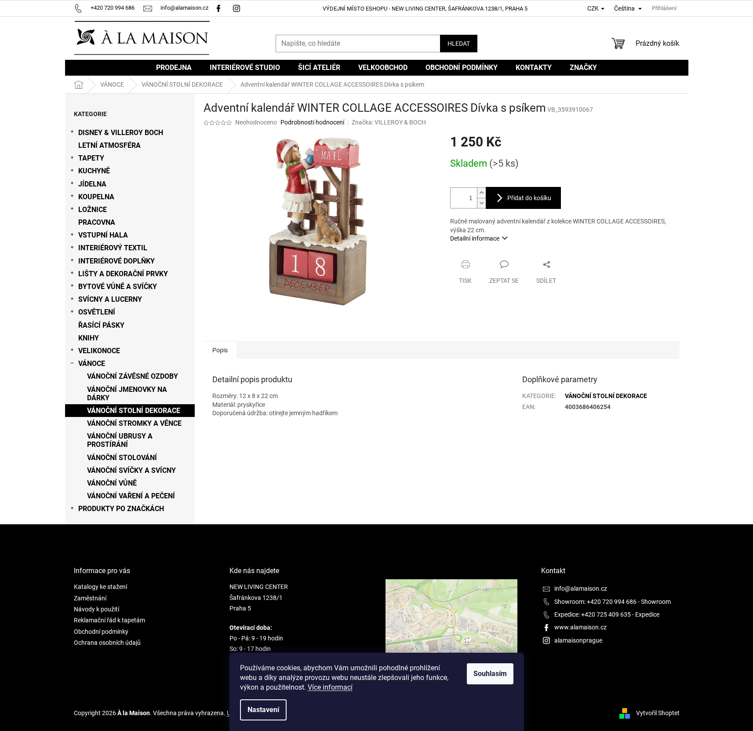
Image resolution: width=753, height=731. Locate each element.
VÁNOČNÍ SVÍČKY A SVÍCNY (131, 470)
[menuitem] (173, 67)
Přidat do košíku (529, 197)
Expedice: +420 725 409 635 (592, 614)
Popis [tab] (220, 350)
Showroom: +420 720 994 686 (595, 601)
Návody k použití (96, 609)
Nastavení (263, 709)
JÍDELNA (92, 184)
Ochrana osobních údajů (107, 642)
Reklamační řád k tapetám (109, 620)
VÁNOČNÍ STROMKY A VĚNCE (134, 423)
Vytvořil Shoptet (658, 712)
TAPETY (91, 158)
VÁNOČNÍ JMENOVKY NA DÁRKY (127, 393)
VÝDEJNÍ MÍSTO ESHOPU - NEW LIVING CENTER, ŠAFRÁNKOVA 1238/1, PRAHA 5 (425, 8)
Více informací (330, 687)
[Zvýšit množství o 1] (481, 193)
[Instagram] (238, 7)
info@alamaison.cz (580, 588)
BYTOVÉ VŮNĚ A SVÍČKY (117, 286)
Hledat (458, 43)
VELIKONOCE (99, 351)
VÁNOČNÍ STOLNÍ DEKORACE (133, 410)
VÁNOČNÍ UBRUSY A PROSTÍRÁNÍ (120, 440)
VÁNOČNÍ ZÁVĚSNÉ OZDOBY (132, 376)
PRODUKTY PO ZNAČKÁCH (121, 508)
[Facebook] (218, 7)
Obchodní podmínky (101, 631)
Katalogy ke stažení (100, 586)
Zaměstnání (90, 598)
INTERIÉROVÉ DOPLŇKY (116, 261)
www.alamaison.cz (580, 627)
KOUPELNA (96, 197)
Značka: (389, 122)
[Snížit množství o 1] (481, 203)
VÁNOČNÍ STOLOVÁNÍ (122, 457)
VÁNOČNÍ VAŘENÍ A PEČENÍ (131, 496)
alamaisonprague (578, 640)
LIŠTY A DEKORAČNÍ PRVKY (123, 274)
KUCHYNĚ (94, 171)
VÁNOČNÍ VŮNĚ (112, 483)
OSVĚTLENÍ (96, 312)
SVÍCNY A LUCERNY (110, 299)
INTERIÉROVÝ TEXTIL (112, 248)
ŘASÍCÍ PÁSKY (101, 325)
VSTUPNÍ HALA (103, 235)
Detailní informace (474, 238)
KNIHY (88, 338)
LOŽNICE (92, 209)
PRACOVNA (96, 222)
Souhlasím (490, 673)
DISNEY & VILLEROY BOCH (120, 132)
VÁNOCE (91, 363)
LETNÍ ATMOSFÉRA (109, 145)
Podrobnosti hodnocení (312, 122)
